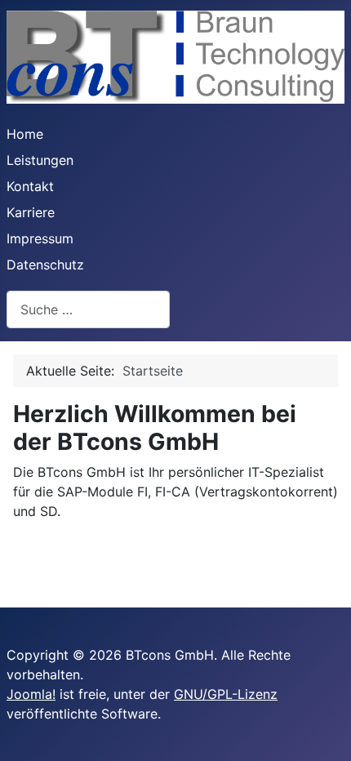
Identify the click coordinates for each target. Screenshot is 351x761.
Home (25, 134)
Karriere (31, 212)
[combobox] (88, 309)
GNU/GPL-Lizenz (226, 694)
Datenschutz (45, 264)
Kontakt (30, 186)
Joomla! (31, 694)
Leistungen (40, 160)
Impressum (40, 238)
